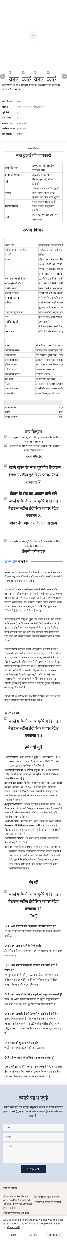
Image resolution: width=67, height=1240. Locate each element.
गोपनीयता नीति (13, 1227)
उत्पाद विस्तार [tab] (33, 148)
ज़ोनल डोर (10, 561)
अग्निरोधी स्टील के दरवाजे (47, 1202)
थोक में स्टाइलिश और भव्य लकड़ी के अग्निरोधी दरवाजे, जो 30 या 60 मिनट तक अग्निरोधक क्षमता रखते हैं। (17, 1215)
